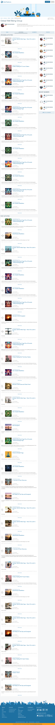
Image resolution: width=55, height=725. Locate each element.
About (3, 709)
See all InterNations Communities (36, 724)
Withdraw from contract (22, 717)
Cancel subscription (21, 715)
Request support (20, 710)
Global (9, 18)
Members (34, 32)
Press (3, 713)
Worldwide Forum (11, 711)
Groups (12, 18)
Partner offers (20, 711)
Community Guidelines (31, 709)
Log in (52, 1)
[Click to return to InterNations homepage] (6, 2)
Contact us (3, 715)
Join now (47, 1)
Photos (48, 32)
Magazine (19, 713)
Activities (21, 32)
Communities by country (12, 709)
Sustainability (4, 711)
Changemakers (30, 710)
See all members (47, 112)
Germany (5, 18)
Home (2, 18)
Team (3, 710)
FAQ (18, 709)
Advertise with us (4, 717)
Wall (7, 32)
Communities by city (12, 710)
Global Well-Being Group (16, 37)
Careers (3, 714)
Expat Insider (20, 714)
